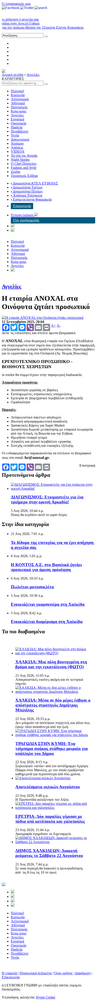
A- (58, 325)
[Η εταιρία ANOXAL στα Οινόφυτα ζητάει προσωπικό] (42, 318)
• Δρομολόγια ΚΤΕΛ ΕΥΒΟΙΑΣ (34, 183)
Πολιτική (17, 91)
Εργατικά (17, 119)
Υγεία (15, 135)
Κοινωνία (18, 95)
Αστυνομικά (20, 99)
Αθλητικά (18, 103)
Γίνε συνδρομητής (26, 220)
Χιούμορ (17, 143)
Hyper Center (45, 997)
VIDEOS (17, 151)
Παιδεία (16, 127)
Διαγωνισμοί (20, 139)
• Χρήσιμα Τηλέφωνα (26, 195)
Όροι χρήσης (63, 973)
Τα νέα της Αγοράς (24, 155)
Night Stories (20, 159)
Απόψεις (17, 147)
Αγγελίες (33, 75)
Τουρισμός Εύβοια (24, 176)
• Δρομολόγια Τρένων (27, 187)
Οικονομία (18, 123)
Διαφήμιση (82, 973)
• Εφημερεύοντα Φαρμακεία (31, 199)
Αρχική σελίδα (12, 75)
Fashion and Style (23, 168)
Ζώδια (15, 172)
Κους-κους (18, 111)
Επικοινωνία (22, 206)
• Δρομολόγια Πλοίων (27, 191)
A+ (53, 325)
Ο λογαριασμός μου (16, 4)
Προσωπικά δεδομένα (36, 973)
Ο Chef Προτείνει (24, 163)
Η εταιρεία (9, 973)
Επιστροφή (87, 465)
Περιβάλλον (19, 131)
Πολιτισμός (19, 107)
